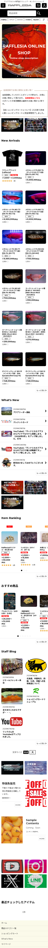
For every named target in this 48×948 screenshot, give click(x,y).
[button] (3, 5)
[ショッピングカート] (38, 5)
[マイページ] (44, 5)
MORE (18, 805)
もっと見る (41, 390)
